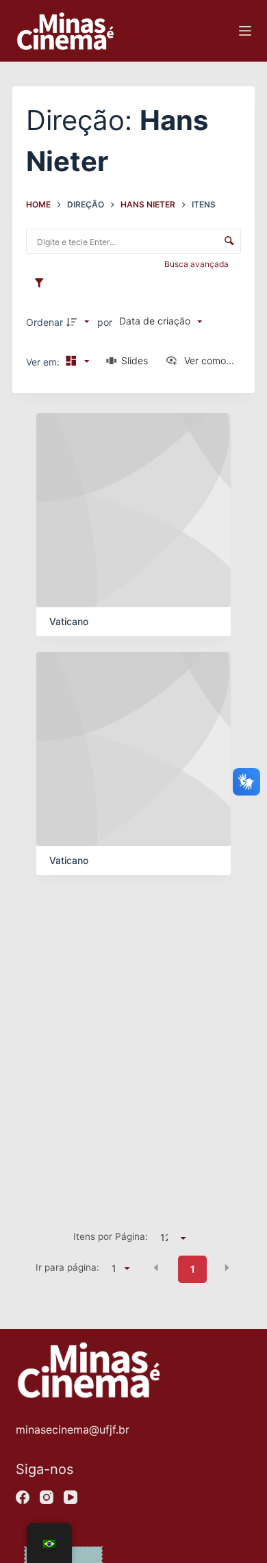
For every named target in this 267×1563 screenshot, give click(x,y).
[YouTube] (70, 1497)
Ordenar (44, 322)
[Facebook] (22, 1497)
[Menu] (245, 31)
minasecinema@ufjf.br (72, 1429)
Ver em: (44, 362)
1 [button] (192, 1269)
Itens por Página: (110, 1236)
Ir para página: (67, 1267)
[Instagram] (46, 1497)
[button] (156, 1268)
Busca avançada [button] (197, 264)
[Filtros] (42, 283)
